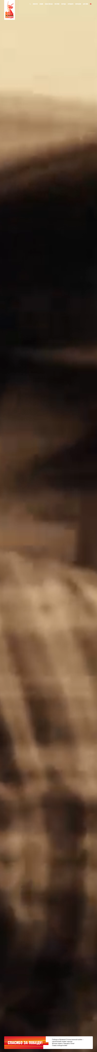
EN (90, 4)
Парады (63, 4)
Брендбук (70, 4)
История (57, 4)
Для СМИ (85, 4)
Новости (35, 4)
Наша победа (49, 4)
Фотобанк (78, 4)
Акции (41, 4)
